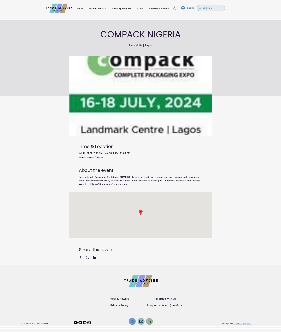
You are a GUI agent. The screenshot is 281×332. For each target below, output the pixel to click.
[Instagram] (89, 322)
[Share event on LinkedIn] (94, 257)
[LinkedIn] (84, 322)
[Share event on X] (87, 257)
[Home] (132, 321)
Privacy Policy (119, 305)
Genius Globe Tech (243, 323)
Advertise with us (165, 298)
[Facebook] (76, 322)
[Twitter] (80, 322)
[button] (174, 8)
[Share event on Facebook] (80, 257)
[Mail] (141, 321)
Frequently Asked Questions (165, 305)
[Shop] (149, 321)
